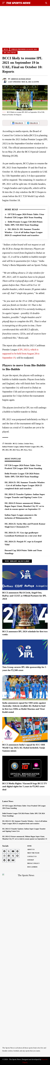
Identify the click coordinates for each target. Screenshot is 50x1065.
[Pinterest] (17, 851)
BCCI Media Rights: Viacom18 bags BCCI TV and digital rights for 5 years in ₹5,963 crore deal (24, 786)
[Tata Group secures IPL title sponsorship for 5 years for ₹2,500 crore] (25, 652)
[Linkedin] (9, 856)
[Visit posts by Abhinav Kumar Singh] (4, 80)
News (30, 450)
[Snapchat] (17, 856)
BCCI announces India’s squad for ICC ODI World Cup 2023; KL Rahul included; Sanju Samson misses (23, 748)
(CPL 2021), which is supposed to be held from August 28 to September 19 (20, 353)
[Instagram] (4, 856)
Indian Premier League (10, 447)
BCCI (6, 49)
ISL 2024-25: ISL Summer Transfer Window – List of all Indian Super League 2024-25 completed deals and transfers (24, 232)
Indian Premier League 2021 (24, 49)
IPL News (24, 450)
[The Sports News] (18, 3)
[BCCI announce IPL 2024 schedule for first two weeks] (25, 616)
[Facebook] (4, 851)
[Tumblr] (13, 856)
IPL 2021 (5, 450)
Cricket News (28, 443)
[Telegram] (9, 860)
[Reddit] (4, 860)
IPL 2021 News (10, 53)
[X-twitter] (9, 851)
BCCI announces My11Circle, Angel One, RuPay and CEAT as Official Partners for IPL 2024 (24, 595)
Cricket (20, 443)
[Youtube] (13, 851)
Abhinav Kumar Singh (21, 79)
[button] (4, 3)
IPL (41, 447)
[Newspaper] (13, 860)
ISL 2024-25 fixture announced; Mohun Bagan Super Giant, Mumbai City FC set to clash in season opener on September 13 (24, 506)
